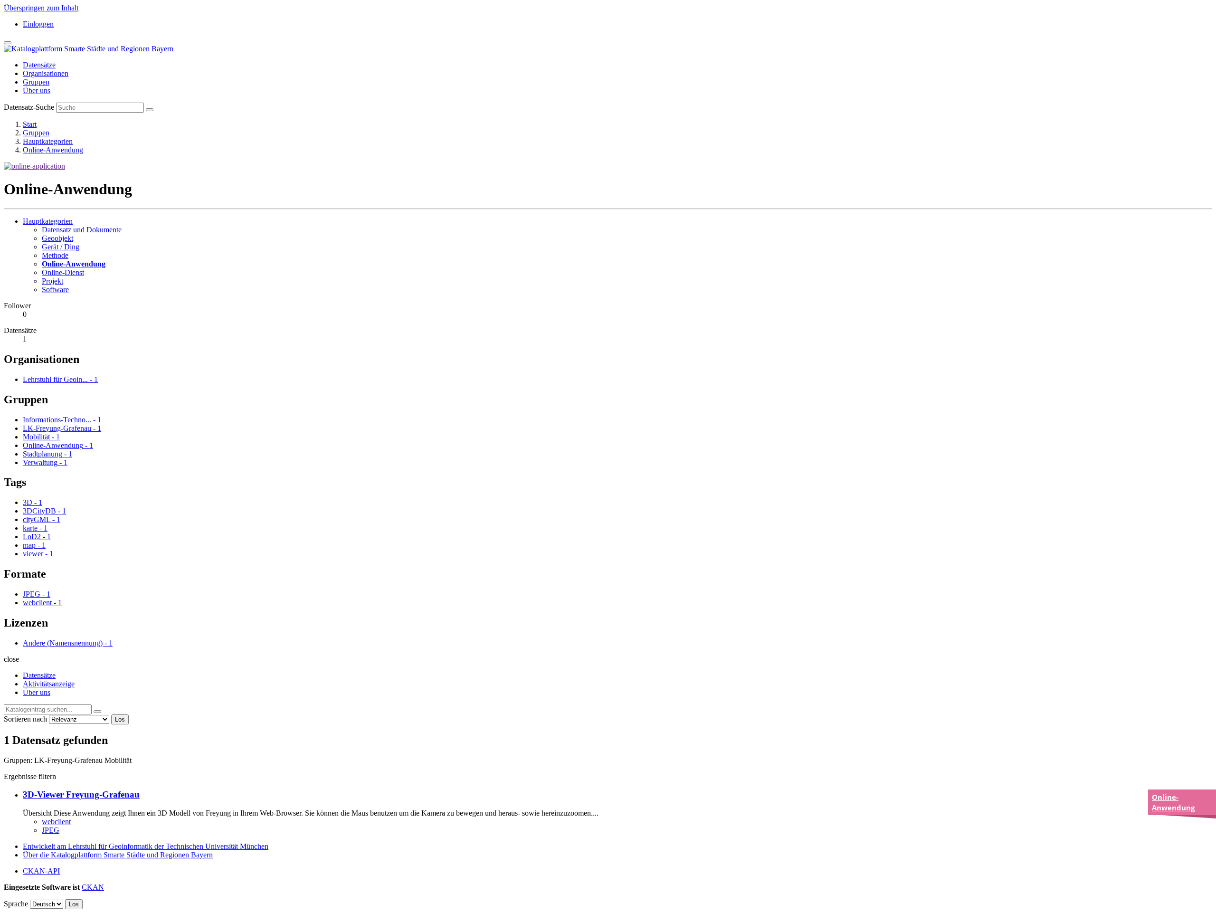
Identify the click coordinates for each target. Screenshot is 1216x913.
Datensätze (39, 65)
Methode (55, 255)
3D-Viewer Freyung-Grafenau (81, 794)
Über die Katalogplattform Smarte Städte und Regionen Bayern (118, 855)
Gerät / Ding (60, 247)
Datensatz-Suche (29, 107)
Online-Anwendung (53, 150)
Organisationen (45, 73)
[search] (97, 711)
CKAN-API (41, 871)
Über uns (36, 90)
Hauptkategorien (48, 141)
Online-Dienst (63, 272)
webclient (56, 822)
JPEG (50, 830)
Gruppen (36, 82)
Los (120, 719)
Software (55, 289)
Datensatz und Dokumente (82, 230)
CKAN (93, 887)
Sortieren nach (25, 719)
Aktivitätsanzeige (49, 684)
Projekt (52, 281)
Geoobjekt (57, 238)
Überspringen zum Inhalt (41, 8)
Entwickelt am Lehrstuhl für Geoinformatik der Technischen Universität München (145, 846)
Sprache (16, 904)
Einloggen (38, 24)
